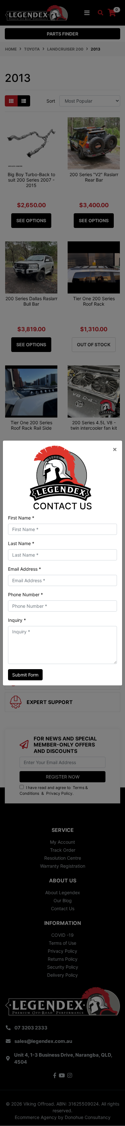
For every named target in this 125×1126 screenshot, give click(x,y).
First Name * (21, 517)
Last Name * (21, 543)
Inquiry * (17, 620)
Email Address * (24, 569)
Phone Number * (25, 594)
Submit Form (25, 674)
